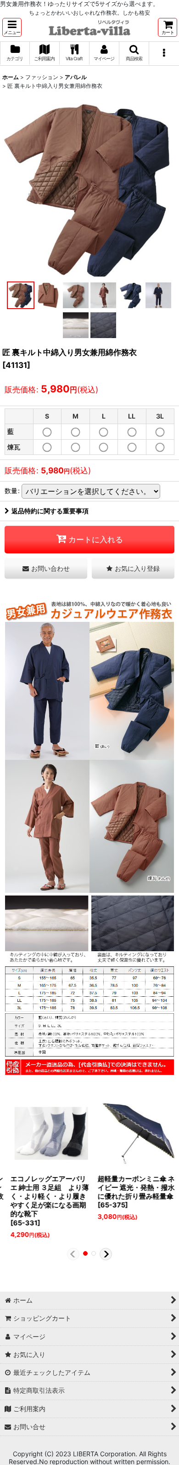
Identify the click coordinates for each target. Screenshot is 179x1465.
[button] (12, 27)
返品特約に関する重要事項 (50, 511)
